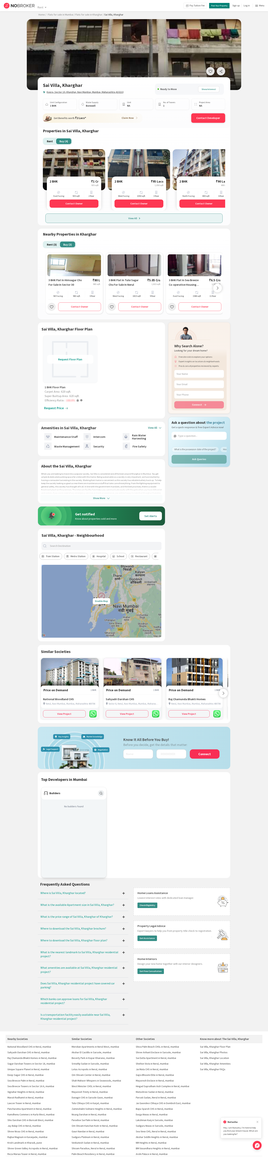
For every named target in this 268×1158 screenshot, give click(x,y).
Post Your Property (219, 5)
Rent (40, 7)
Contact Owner (74, 203)
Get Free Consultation (151, 971)
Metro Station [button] (78, 556)
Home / (42, 14)
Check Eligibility (147, 905)
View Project (64, 713)
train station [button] (52, 556)
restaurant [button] (141, 556)
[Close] (257, 1122)
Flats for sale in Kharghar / (89, 14)
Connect (197, 404)
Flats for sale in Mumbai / (61, 14)
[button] (71, 400)
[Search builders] (101, 793)
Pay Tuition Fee (197, 5)
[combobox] (104, 546)
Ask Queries (199, 459)
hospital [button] (101, 556)
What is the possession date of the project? (195, 449)
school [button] (120, 556)
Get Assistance (147, 938)
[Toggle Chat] (257, 1145)
